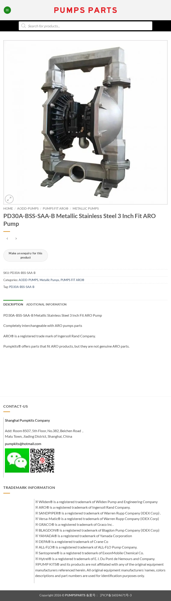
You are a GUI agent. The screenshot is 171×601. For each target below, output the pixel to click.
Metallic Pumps (86, 208)
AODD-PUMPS (28, 208)
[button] (7, 10)
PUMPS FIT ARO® (55, 208)
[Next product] (7, 238)
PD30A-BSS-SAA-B (21, 287)
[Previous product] (15, 238)
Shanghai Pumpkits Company (27, 420)
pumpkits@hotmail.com (23, 443)
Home (8, 208)
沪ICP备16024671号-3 (115, 595)
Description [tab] (13, 304)
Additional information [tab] (46, 304)
